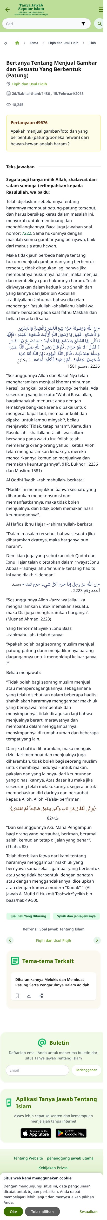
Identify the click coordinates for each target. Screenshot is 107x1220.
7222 (26, 233)
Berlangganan (86, 1070)
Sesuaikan (89, 1211)
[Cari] (99, 23)
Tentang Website (28, 1158)
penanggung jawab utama (70, 1158)
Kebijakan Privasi (53, 1167)
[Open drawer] (101, 9)
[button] (17, 995)
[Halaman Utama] (17, 43)
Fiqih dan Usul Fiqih (29, 83)
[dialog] (51, 1196)
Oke (13, 1211)
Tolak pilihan (42, 1211)
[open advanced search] (83, 23)
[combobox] (43, 23)
